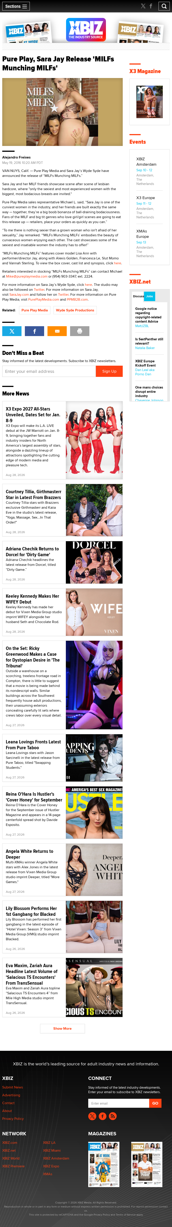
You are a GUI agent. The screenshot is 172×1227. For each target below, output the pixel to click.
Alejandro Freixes (16, 157)
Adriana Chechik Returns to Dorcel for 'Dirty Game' (32, 551)
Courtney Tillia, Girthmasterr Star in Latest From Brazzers (33, 494)
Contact (8, 1102)
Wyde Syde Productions (75, 310)
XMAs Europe (142, 233)
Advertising (11, 1095)
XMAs (47, 1174)
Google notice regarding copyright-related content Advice (148, 315)
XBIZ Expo (51, 1166)
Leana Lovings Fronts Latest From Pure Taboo (33, 744)
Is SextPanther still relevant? (149, 341)
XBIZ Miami (52, 1150)
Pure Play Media (35, 310)
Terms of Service (126, 1214)
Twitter (39, 289)
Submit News (12, 1087)
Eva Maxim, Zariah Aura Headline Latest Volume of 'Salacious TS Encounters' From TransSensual (31, 974)
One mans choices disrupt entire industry (149, 391)
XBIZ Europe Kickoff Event (145, 363)
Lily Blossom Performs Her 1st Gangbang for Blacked (31, 911)
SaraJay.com (19, 294)
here (117, 263)
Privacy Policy (13, 1118)
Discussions (138, 296)
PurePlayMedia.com (43, 299)
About (7, 1110)
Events (137, 141)
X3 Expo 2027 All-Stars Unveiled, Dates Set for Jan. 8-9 (33, 414)
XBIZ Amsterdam (146, 161)
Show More (62, 1028)
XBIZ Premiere (13, 1166)
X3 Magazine (145, 71)
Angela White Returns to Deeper (29, 853)
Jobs (149, 296)
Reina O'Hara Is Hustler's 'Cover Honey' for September (34, 796)
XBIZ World (10, 1158)
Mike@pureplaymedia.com (26, 276)
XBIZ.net (140, 281)
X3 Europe (145, 197)
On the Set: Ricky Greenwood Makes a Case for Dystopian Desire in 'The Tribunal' (33, 657)
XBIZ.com (9, 1142)
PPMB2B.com (77, 299)
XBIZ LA (49, 1142)
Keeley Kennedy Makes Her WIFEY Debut (32, 598)
